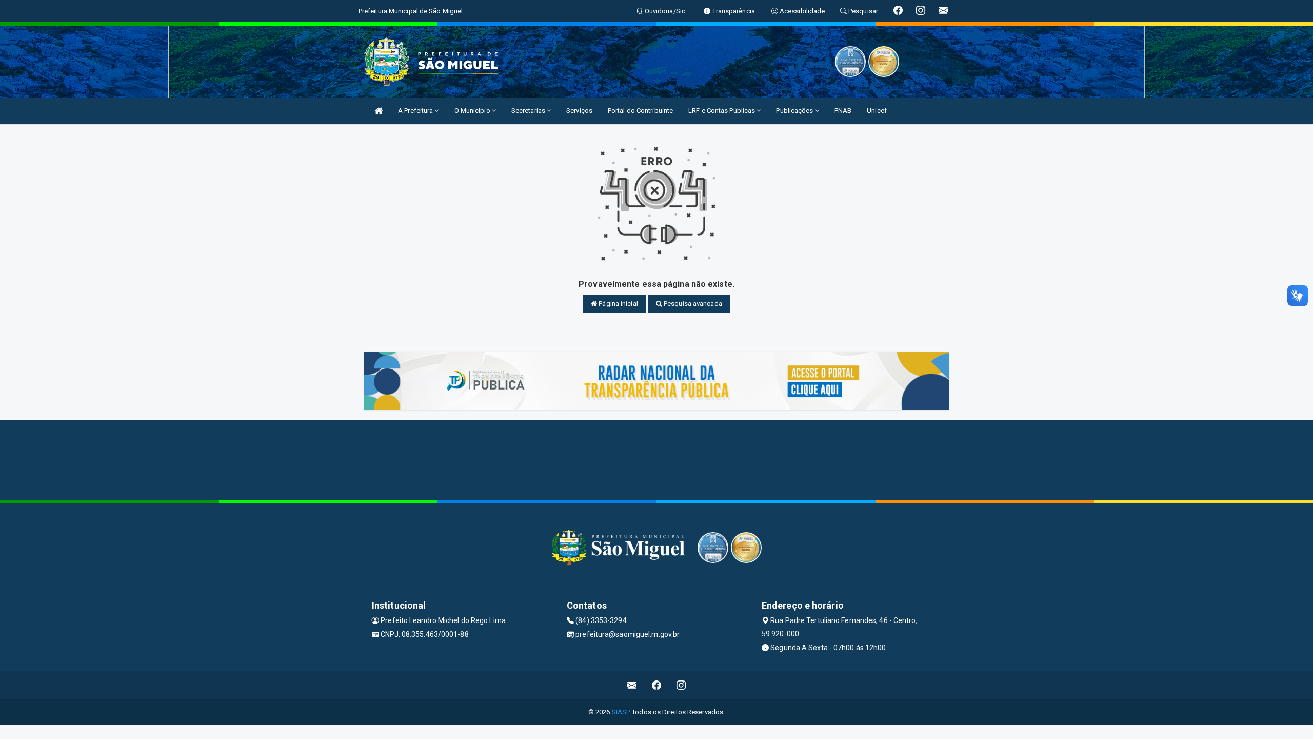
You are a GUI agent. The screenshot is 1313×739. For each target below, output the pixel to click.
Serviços (579, 110)
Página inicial (617, 303)
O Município (473, 110)
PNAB (842, 110)
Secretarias (529, 110)
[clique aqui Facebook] (657, 685)
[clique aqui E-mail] (632, 685)
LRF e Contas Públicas (722, 110)
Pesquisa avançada (692, 303)
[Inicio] (378, 111)
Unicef (877, 110)
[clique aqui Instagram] (681, 685)
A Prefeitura (416, 110)
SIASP (620, 712)
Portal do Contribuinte (640, 110)
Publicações (795, 110)
